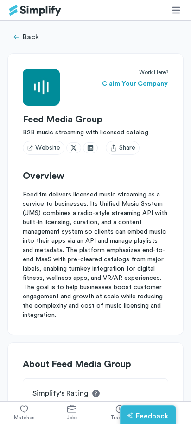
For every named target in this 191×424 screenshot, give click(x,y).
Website (47, 148)
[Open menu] (176, 10)
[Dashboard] (35, 10)
